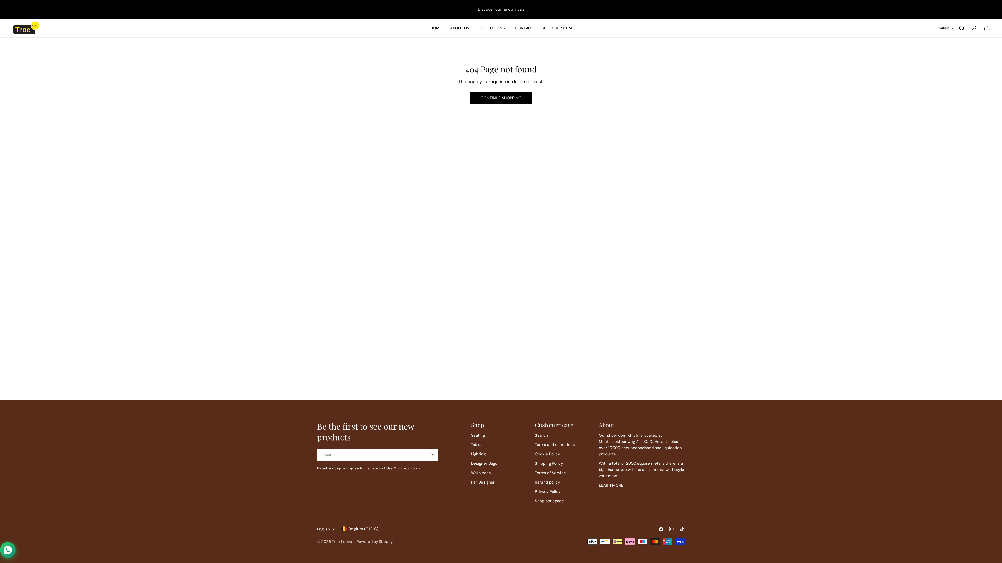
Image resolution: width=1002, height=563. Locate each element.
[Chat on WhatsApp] (8, 550)
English (943, 28)
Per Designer (483, 482)
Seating (478, 435)
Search (541, 435)
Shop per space (549, 501)
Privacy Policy (547, 491)
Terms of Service (550, 472)
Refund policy (547, 482)
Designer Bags (484, 463)
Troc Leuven (343, 541)
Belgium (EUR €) (363, 528)
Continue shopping (501, 98)
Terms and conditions (555, 444)
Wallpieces (481, 472)
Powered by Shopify (374, 541)
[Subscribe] (432, 455)
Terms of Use (382, 468)
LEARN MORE (611, 485)
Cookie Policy (547, 454)
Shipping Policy (549, 463)
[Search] (962, 28)
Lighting (478, 454)
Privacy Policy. (409, 468)
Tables (476, 444)
